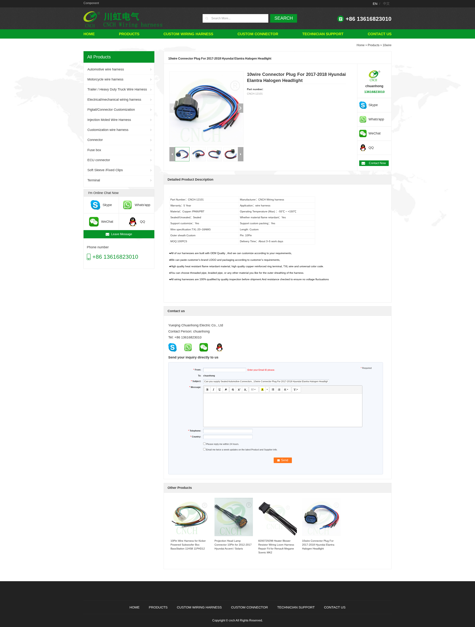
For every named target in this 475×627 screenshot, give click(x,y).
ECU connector (98, 160)
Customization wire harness (107, 130)
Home (89, 34)
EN (375, 4)
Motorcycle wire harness (105, 79)
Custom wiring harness (188, 34)
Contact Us (380, 34)
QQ (371, 147)
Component (91, 3)
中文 (386, 4)
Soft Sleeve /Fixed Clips (105, 170)
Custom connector (258, 34)
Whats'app (376, 119)
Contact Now (377, 163)
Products (129, 34)
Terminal (93, 180)
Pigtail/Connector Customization (111, 109)
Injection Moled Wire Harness (109, 120)
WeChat (374, 133)
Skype (373, 105)
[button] (240, 108)
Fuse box (94, 150)
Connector (95, 140)
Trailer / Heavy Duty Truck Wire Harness (117, 89)
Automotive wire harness (105, 69)
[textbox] (282, 407)
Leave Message (121, 234)
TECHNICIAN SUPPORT (322, 34)
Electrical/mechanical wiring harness (114, 99)
